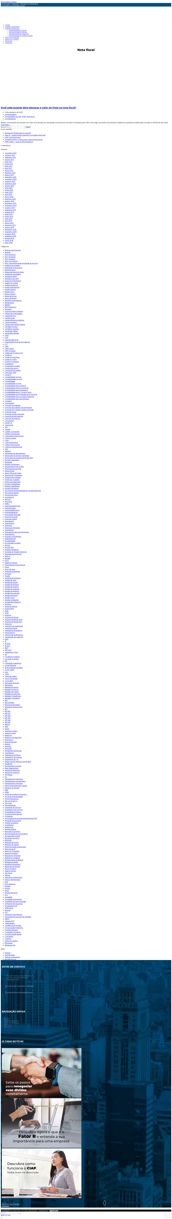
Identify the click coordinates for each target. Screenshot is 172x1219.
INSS (6, 639)
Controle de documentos (14, 416)
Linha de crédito (11, 676)
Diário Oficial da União (13, 473)
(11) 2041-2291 (5, 4)
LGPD (7, 674)
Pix (6, 777)
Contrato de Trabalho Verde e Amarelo (19, 410)
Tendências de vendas (13, 925)
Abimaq (7, 252)
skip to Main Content (9, 2)
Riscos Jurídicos (10, 869)
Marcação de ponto (12, 683)
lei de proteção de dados (14, 668)
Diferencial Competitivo (13, 475)
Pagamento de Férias (13, 755)
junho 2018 (9, 240)
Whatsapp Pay (10, 945)
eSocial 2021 (9, 547)
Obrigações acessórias (13, 751)
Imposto (8, 615)
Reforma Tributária (12, 851)
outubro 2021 (10, 155)
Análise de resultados (13, 274)
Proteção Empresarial (13, 821)
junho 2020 (9, 190)
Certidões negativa (12, 329)
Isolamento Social (11, 652)
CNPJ (7, 346)
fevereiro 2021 (10, 173)
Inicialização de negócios (14, 637)
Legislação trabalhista (13, 663)
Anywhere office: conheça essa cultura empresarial (23, 139)
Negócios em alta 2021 (13, 738)
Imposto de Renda (11, 617)
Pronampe (9, 816)
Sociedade (8, 897)
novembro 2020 (11, 179)
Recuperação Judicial (12, 836)
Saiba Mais (5, 125)
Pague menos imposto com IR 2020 (18, 762)
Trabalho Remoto (11, 930)
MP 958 (7, 722)
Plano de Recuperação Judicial (16, 786)
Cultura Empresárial (12, 445)
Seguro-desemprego (12, 880)
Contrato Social (10, 412)
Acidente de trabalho (12, 265)
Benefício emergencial (13, 300)
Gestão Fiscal (9, 598)
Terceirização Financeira (14, 928)
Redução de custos (12, 842)
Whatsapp (8, 943)
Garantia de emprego (13, 578)
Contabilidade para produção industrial (19, 397)
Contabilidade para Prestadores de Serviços (21, 394)
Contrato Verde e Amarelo (14, 414)
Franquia (8, 574)
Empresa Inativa (11, 519)
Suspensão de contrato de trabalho (18, 917)
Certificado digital (11, 331)
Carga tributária (11, 322)
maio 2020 (8, 192)
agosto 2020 (9, 186)
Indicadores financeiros (13, 630)
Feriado (7, 558)
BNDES (7, 305)
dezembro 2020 (10, 177)
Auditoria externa (11, 285)
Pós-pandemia (10, 805)
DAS (6, 449)
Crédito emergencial (12, 434)
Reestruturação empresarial (15, 847)
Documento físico (11, 495)
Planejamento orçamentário (15, 781)
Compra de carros (11, 368)
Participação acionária (13, 766)
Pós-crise (8, 803)
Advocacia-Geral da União (14, 272)
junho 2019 (9, 216)
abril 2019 (8, 221)
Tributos (8, 939)
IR (5, 641)
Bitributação (9, 303)
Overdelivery (9, 753)
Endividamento (10, 539)
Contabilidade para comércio (15, 386)
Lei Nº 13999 (9, 670)
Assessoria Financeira (13, 281)
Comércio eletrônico (12, 357)
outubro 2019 (10, 208)
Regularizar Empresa (12, 856)
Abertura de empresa (13, 250)
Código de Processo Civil (14, 353)
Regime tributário (11, 853)
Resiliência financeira (12, 864)
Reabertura (9, 827)
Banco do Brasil (10, 298)
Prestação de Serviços (13, 807)
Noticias (8, 746)
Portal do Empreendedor (14, 797)
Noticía (7, 744)
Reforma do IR (10, 849)
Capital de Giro (10, 316)
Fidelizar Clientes (11, 563)
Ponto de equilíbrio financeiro (16, 794)
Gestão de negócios (12, 589)
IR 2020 (7, 644)
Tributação (9, 936)
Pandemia (8, 764)
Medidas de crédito (12, 692)
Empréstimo (9, 530)
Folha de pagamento (12, 571)
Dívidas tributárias (12, 488)
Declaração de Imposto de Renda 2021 (19, 458)
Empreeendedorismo (12, 506)
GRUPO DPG (53, 1211)
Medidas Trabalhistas (13, 696)
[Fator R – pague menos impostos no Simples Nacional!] (41, 1147)
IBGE (6, 611)
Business (8, 309)
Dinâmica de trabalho (13, 477)
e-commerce (9, 497)
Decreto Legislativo (12, 460)
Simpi (7, 890)
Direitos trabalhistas (12, 484)
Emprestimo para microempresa (17, 532)
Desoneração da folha (13, 469)
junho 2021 (9, 164)
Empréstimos (10, 534)
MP (6, 709)
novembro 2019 (11, 205)
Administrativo (10, 270)
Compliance (9, 364)
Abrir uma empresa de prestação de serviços (21, 263)
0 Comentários (10, 119)
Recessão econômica (12, 831)
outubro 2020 (10, 181)
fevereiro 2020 (10, 199)
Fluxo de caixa (10, 569)
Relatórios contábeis (12, 858)
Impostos (8, 624)
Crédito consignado (12, 432)
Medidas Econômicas (12, 694)
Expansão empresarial (13, 554)
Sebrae (7, 875)
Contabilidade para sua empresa (17, 399)
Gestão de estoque (12, 585)
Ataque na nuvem (11, 283)
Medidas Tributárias (12, 698)
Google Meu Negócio (13, 602)
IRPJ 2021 (8, 650)
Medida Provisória (11, 689)
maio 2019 (8, 219)
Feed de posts (10, 955)
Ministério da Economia (13, 707)
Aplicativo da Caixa (12, 279)
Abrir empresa (10, 255)
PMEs (7, 792)
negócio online (10, 733)
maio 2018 (8, 243)
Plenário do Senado (12, 788)
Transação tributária (12, 932)
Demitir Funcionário (12, 464)
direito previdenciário (13, 482)
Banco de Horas (11, 296)
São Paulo (8, 873)
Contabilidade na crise (13, 117)
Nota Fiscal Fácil (11, 742)
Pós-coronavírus (11, 801)
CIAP (6, 338)
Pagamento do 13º (11, 759)
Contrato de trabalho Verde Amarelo (18, 407)
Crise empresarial (11, 442)
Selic (6, 882)
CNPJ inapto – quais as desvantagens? (19, 142)
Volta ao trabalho (11, 941)
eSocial (7, 545)
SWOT (7, 919)
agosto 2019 (9, 212)
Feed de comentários (12, 957)
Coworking (9, 425)
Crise (7, 440)
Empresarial (9, 521)
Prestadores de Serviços (14, 810)
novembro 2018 (11, 232)
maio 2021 (8, 166)
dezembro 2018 (10, 229)
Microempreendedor (12, 705)
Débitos (8, 451)
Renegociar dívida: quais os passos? (18, 133)
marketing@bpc (11, 114)
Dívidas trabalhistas (12, 486)
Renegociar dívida (11, 862)
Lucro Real (9, 681)
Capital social (10, 318)
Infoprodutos (10, 633)
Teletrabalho (10, 923)
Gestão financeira (11, 595)
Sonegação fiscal (11, 906)
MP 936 (7, 718)
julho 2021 (9, 162)
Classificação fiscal (11, 340)
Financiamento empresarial (15, 565)
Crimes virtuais (10, 438)
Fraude (7, 576)
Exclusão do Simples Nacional (16, 552)
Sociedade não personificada (15, 901)
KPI (6, 661)
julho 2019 (9, 214)
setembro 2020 (10, 184)
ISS (6, 654)
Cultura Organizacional (13, 447)
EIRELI (7, 504)
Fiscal (7, 567)
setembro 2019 (10, 210)
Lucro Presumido (11, 678)
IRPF (6, 648)
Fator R (7, 556)
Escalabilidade (10, 541)
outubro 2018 (10, 234)
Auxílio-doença (10, 289)
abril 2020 (8, 195)
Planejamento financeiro (14, 779)
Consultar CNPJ (10, 373)
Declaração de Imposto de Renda (17, 456)
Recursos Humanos (12, 838)
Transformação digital (13, 934)
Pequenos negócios (12, 772)
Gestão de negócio (12, 587)
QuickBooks (9, 825)
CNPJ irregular (10, 351)
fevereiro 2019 (10, 225)
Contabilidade (10, 381)
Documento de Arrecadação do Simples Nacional (23, 491)
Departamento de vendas (14, 467)
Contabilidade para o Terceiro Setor (18, 392)
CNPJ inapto (9, 348)
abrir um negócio (11, 261)
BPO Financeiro (10, 307)
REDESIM (8, 840)
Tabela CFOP (9, 921)
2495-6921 (23, 4)
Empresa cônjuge (11, 517)
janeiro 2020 (9, 201)
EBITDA (8, 499)
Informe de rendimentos (14, 635)
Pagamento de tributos (13, 757)
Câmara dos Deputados (13, 314)
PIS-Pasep (8, 775)
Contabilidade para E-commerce (16, 388)
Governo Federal (11, 606)
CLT (6, 344)
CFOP (7, 335)
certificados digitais (12, 333)
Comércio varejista (12, 362)
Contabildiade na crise (13, 377)
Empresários (9, 523)
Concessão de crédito (13, 370)
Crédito (7, 429)
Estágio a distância (12, 550)
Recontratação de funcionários (16, 834)
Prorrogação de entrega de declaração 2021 (21, 818)
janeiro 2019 (9, 227)
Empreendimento (11, 512)
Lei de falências (10, 665)
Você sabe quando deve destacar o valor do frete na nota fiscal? (38, 107)
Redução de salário (12, 845)
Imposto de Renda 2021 (13, 622)
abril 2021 (8, 168)
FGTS (7, 560)
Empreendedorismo (12, 510)
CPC (6, 427)
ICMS (24, 117)
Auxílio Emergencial (12, 287)
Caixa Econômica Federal (14, 311)
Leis (6, 672)
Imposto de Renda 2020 (13, 619)
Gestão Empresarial (12, 593)
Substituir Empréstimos (13, 915)
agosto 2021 (9, 160)
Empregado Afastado (13, 515)
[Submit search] (20, 1213)
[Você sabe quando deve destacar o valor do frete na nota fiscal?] (40, 103)
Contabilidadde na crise (13, 379)
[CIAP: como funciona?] (41, 1197)
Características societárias (14, 320)
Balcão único (9, 292)
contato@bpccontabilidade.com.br (13, 6)
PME (6, 790)
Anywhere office (11, 276)
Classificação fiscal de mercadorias (17, 342)
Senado (7, 886)
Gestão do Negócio (12, 591)
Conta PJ (8, 375)
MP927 (7, 724)
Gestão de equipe (11, 582)
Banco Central (10, 294)
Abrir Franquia (10, 257)
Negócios (8, 735)
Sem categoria (10, 884)
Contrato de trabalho (13, 405)
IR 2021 (7, 646)
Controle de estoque (12, 418)
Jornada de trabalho (12, 657)
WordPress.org (10, 959)
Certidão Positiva (11, 327)
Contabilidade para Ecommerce (16, 390)
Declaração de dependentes (15, 453)
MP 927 (7, 713)
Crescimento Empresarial (14, 436)
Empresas (8, 526)
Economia (8, 501)
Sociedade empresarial (13, 899)
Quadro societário (11, 823)
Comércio (8, 355)
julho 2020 (9, 188)
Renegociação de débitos (14, 860)
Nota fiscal (31, 117)
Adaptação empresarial (13, 268)
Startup (7, 910)
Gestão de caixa (10, 580)
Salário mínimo (10, 871)
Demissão (8, 462)
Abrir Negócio (10, 259)
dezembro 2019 (10, 203)
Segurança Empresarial (13, 877)
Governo (8, 604)
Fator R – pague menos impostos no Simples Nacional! (25, 135)
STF (6, 912)
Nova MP (8, 748)
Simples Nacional (11, 893)
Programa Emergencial (13, 814)
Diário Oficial (9, 471)
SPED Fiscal (9, 908)
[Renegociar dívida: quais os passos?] (41, 1097)
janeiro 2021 (9, 175)
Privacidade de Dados (13, 812)
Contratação (9, 403)
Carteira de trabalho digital (15, 324)
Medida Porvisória (11, 687)
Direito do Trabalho (12, 480)
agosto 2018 (9, 238)
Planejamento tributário (14, 783)
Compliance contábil (12, 366)
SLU (6, 895)
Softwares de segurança (14, 904)
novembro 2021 (11, 153)
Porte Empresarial (11, 799)
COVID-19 (8, 423)
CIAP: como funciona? (13, 137)
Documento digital (12, 493)
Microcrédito (9, 703)
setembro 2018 (10, 236)
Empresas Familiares (12, 528)
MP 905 (7, 711)
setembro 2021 (10, 157)
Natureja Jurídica (11, 731)
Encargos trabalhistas (13, 536)
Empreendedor (10, 508)
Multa (7, 729)
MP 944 (7, 720)
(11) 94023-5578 (32, 4)
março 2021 (9, 170)
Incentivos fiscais (11, 628)
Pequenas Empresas (12, 770)
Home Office (9, 609)
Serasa (7, 888)
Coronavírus (9, 421)
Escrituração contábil (12, 543)
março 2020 (9, 197)
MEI (6, 700)
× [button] (1, 1217)
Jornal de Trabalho (12, 659)
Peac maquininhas (11, 768)
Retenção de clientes (12, 866)
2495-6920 (15, 4)
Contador (8, 401)
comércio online (11, 359)
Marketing (9, 685)
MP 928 (7, 716)
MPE (6, 727)
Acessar (8, 953)
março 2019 (9, 223)
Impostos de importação (14, 626)
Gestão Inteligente (12, 600)
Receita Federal (10, 829)
